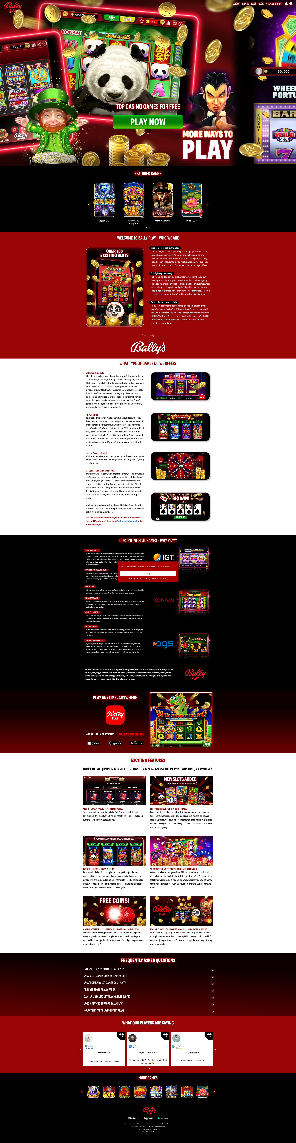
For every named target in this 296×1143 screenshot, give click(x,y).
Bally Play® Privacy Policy (157, 578)
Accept (148, 573)
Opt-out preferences (135, 578)
